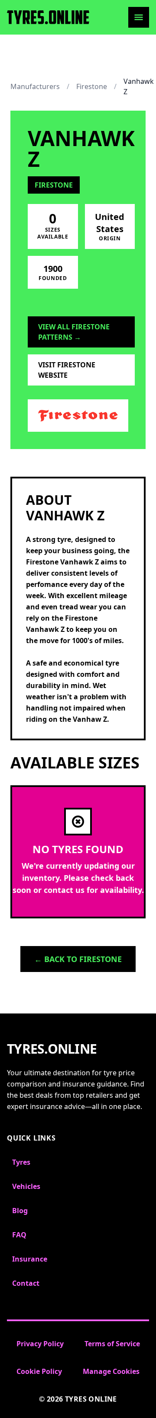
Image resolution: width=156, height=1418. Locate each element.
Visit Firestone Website (66, 370)
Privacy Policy (40, 1343)
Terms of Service (112, 1343)
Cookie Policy (39, 1371)
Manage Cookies (111, 1371)
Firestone (91, 86)
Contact (25, 1283)
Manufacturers (35, 86)
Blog (20, 1210)
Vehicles (26, 1186)
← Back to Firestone (78, 959)
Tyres (21, 1162)
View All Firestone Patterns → (74, 332)
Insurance (29, 1259)
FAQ (19, 1235)
